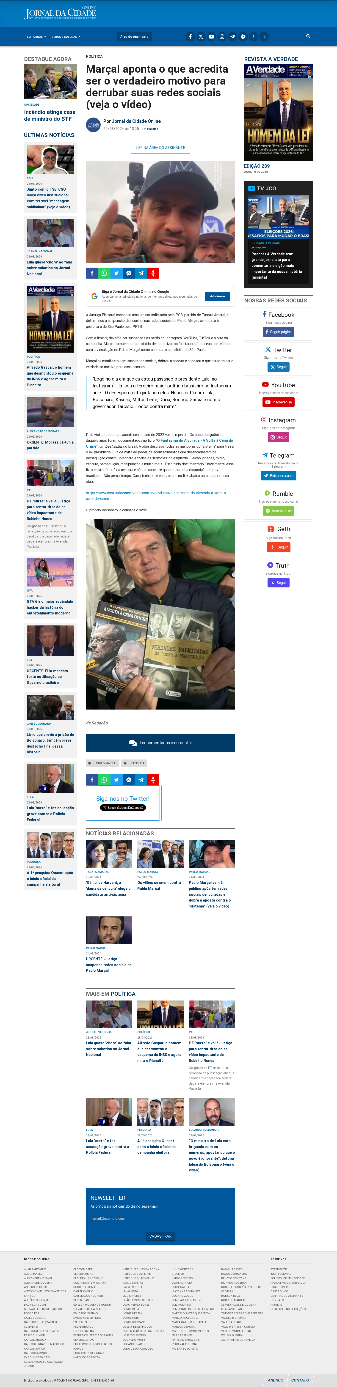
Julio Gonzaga (182, 1269)
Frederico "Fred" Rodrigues (93, 1335)
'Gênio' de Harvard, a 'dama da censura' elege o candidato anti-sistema (108, 888)
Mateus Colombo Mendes (190, 1331)
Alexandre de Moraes (43, 431)
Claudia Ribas (83, 1273)
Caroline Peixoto (37, 1357)
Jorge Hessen (132, 1313)
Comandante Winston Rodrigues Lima (89, 1285)
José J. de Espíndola (137, 1326)
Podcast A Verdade (265, 243)
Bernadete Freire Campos (43, 1309)
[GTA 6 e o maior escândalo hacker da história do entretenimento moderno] (50, 572)
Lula (30, 797)
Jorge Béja (131, 1309)
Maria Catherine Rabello (190, 1322)
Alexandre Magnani (38, 1278)
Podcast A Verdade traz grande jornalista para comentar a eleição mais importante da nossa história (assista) (276, 266)
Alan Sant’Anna (35, 1269)
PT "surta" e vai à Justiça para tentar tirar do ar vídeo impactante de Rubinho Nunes (48, 510)
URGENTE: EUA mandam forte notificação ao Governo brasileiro (47, 677)
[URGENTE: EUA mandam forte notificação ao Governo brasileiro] (50, 640)
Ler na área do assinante (160, 147)
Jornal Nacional (40, 251)
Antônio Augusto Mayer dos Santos (45, 1293)
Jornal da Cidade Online (136, 121)
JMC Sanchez (132, 1295)
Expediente (279, 1269)
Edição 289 (257, 166)
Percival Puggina (184, 1344)
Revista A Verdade (271, 59)
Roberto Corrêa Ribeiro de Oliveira (241, 1289)
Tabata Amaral (97, 872)
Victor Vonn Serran (236, 1331)
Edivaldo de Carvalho (89, 1309)
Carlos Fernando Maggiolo (44, 1344)
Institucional (281, 1273)
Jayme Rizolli (132, 1287)
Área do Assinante (134, 37)
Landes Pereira (183, 1278)
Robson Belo (230, 1295)
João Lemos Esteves (137, 1300)
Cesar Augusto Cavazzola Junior (43, 1364)
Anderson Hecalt (36, 1287)
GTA (30, 590)
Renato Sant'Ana (233, 1278)
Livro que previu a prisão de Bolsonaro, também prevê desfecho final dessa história (50, 743)
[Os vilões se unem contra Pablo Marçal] (160, 854)
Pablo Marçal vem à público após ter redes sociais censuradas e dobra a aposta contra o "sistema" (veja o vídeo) (210, 894)
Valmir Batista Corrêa (238, 1326)
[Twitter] (201, 36)
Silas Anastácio (233, 1309)
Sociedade (31, 104)
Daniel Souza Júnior (88, 1295)
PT (29, 490)
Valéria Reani (231, 1322)
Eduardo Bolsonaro (204, 1130)
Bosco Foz (31, 1313)
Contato (277, 1300)
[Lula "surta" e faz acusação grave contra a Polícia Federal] (50, 778)
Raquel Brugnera (234, 1273)
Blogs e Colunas (65, 36)
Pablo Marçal (147, 872)
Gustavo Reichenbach (89, 1353)
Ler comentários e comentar (166, 742)
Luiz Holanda (181, 1304)
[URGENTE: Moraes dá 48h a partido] (50, 412)
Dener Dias (81, 1300)
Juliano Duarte (134, 1344)
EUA (29, 660)
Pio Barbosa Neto (185, 1348)
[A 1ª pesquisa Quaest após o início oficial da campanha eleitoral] (50, 845)
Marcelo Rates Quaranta (191, 1313)
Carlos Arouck (35, 1339)
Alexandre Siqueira (38, 1282)
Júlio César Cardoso (138, 1348)
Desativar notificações (288, 1309)
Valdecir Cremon (233, 1317)
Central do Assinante (287, 1295)
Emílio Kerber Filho (87, 1317)
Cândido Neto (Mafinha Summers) (41, 1324)
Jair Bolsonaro (39, 723)
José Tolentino (134, 1335)
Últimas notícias (49, 135)
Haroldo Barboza (86, 1357)
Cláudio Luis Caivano (88, 1278)
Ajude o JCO (279, 1291)
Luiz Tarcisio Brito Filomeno (193, 1309)
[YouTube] (211, 36)
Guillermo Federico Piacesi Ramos (92, 1346)
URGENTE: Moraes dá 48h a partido (50, 445)
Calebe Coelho (35, 1317)
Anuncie (276, 1304)
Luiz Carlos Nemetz (186, 1300)
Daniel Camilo (83, 1291)
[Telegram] (232, 36)
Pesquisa (34, 861)
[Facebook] (190, 36)
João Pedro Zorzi (136, 1304)
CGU (30, 178)
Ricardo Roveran (234, 1282)
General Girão (83, 1339)
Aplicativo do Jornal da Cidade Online (288, 1285)
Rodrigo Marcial (233, 1300)
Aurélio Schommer (37, 1300)
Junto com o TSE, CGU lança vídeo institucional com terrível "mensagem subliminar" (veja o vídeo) (48, 198)
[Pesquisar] (308, 36)
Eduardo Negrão (85, 1313)
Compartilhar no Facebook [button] (92, 273)
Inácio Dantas (133, 1282)
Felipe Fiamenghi (84, 1331)
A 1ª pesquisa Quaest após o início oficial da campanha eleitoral (50, 878)
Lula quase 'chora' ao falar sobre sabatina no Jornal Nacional (49, 268)
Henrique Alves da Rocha (141, 1269)
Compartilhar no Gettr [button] (153, 273)
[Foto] (160, 212)
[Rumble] (243, 36)
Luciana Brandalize (186, 1291)
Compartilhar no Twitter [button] (116, 273)
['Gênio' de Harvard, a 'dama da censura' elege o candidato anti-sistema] (109, 854)
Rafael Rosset (231, 1269)
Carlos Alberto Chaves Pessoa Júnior (41, 1333)
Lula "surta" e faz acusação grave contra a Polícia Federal (50, 814)
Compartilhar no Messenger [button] (129, 273)
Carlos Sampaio (35, 1353)
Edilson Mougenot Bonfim (92, 1304)
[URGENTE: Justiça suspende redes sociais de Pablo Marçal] (109, 930)
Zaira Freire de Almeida (238, 1339)
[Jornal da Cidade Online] (93, 125)
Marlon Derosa (183, 1326)
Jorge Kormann (134, 1322)
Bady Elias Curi (35, 1304)
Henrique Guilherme (137, 1273)
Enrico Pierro (83, 1322)
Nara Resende (182, 1335)
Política (33, 356)
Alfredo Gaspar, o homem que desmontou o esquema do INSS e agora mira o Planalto (50, 376)
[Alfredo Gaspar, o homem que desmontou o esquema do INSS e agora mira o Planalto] (50, 319)
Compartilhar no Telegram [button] (141, 273)
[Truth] (264, 36)
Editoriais (35, 36)
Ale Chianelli (33, 1273)
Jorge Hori (131, 1317)
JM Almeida (131, 1291)
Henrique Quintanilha (139, 1278)
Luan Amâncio (182, 1282)
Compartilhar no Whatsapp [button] (104, 273)
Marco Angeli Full (185, 1317)
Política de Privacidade (288, 1278)
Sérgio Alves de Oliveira (238, 1304)
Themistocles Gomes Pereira (242, 1313)
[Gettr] (253, 36)
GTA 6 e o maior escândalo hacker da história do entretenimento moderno (50, 607)
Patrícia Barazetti (186, 1339)
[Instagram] (222, 36)
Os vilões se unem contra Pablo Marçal (159, 885)
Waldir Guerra (232, 1335)
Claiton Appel (83, 1269)
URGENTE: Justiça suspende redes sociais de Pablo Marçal (109, 965)
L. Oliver (178, 1273)
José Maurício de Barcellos (143, 1331)
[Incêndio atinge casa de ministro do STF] (50, 81)
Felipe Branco (83, 1326)
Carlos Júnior (34, 1348)
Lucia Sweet (181, 1287)
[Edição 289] (278, 112)
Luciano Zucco (182, 1295)
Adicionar (217, 296)
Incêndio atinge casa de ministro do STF (49, 115)
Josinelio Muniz (134, 1339)
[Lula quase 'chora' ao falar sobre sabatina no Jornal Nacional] (50, 233)
